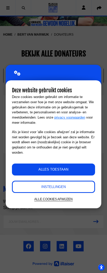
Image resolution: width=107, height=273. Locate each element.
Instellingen (53, 187)
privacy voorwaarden (69, 117)
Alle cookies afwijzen (53, 199)
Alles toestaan (53, 169)
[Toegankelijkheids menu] (101, 267)
